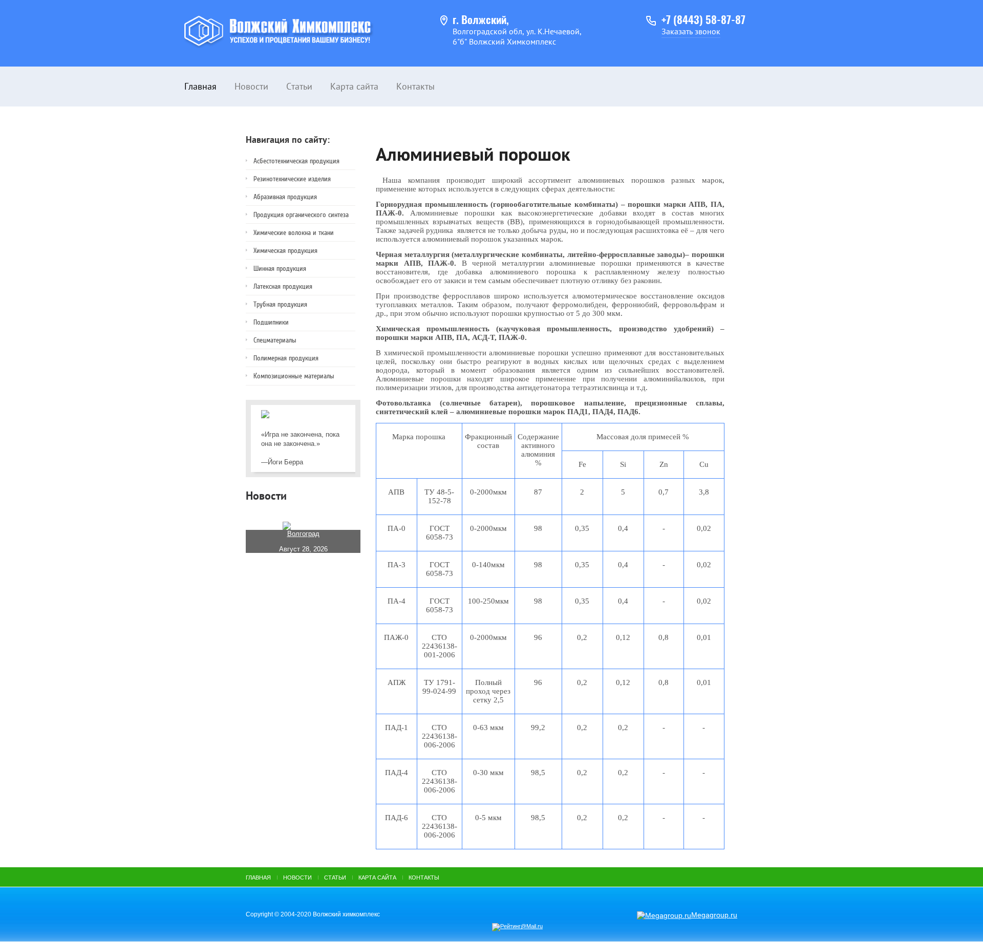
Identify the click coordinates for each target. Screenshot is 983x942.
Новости (251, 86)
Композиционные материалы (293, 376)
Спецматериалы (274, 340)
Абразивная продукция (285, 197)
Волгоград (303, 534)
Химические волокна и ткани (293, 233)
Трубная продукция (280, 304)
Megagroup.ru (714, 915)
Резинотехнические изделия (292, 179)
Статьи (299, 86)
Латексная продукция (282, 286)
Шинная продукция (279, 268)
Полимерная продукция (285, 358)
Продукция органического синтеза (301, 215)
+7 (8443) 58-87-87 (703, 20)
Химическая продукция (285, 250)
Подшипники (271, 322)
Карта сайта (354, 86)
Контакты (415, 86)
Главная (200, 86)
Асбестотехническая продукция (296, 161)
